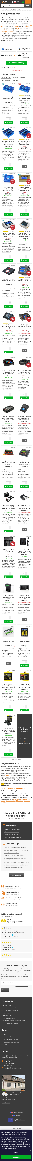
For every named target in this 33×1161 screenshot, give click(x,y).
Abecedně (15, 80)
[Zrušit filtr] (14, 67)
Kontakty (5, 1044)
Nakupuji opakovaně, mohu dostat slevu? (16, 862)
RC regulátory (24, 799)
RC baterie (16, 799)
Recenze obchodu (8, 1037)
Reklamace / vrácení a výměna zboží (14, 1021)
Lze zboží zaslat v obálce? (11, 853)
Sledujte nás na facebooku (12, 1068)
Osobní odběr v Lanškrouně (11, 1042)
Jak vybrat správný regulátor (12, 837)
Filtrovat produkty (17, 63)
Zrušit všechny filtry (17, 70)
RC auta (3, 803)
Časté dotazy (7, 1013)
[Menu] (28, 2)
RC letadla (27, 801)
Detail (24, 166)
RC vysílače (19, 801)
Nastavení (16, 1152)
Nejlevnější (15, 77)
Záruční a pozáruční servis (10, 1039)
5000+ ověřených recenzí (8, 916)
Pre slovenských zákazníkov (11, 1010)
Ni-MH (8, 775)
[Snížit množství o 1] (10, 119)
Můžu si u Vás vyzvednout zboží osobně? (16, 850)
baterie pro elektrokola (7, 32)
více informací (6, 1103)
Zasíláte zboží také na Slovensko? (14, 868)
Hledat (27, 5)
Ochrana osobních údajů (10, 1023)
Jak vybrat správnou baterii (12, 829)
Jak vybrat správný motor (11, 834)
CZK (18, 2)
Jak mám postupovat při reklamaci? (15, 848)
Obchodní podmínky (9, 1018)
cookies (23, 1134)
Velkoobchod (7, 1015)
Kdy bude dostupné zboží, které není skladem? (15, 859)
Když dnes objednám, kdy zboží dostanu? (16, 865)
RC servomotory (11, 801)
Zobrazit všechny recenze (14, 923)
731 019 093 (26, 737)
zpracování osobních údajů (21, 986)
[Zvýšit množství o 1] (10, 118)
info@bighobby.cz (24, 743)
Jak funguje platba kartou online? (14, 855)
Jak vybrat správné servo (11, 832)
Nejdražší (22, 77)
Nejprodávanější (6, 80)
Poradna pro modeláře (9, 1008)
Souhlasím (15, 1157)
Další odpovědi (16, 875)
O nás (4, 1034)
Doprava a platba (8, 1005)
